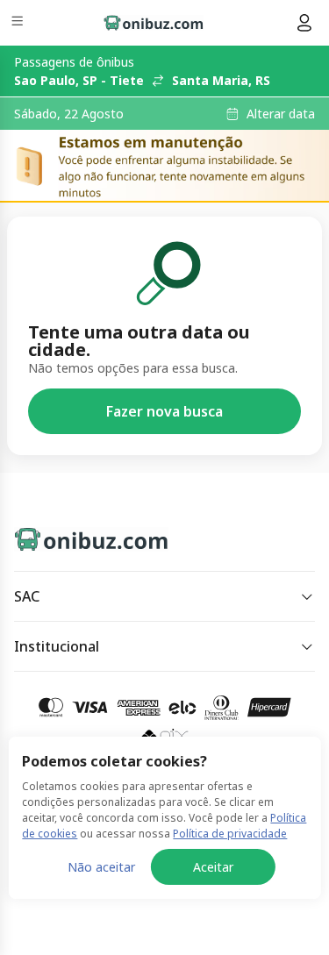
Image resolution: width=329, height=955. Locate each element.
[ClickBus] (76, 536)
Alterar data (281, 114)
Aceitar (213, 867)
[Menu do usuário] (304, 22)
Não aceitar (101, 867)
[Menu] (19, 23)
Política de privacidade (230, 833)
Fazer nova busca (164, 411)
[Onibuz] (154, 22)
